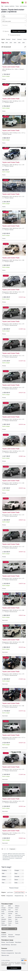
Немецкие (17, 934)
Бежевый (8, 39)
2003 (11, 42)
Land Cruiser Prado (19, 892)
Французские (11, 936)
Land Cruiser (10, 892)
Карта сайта (18, 953)
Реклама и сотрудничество (7, 953)
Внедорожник (10, 895)
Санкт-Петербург (10, 942)
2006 (23, 42)
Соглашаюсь (14, 968)
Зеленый (19, 39)
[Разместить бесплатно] (22, 2)
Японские (10, 934)
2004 (15, 42)
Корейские (3, 936)
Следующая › (13, 849)
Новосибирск (18, 942)
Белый (13, 39)
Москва (3, 942)
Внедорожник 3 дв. (19, 895)
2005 (19, 42)
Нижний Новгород (5, 944)
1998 (6, 42)
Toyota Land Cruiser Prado (10, 67)
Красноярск (13, 944)
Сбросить (6, 31)
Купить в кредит (6, 76)
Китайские (3, 934)
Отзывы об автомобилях (7, 950)
